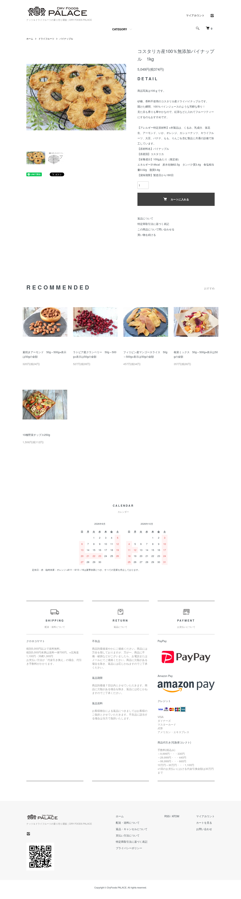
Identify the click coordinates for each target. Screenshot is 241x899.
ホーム (29, 38)
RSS (167, 816)
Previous (32, 97)
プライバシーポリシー (129, 848)
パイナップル (66, 38)
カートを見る (204, 822)
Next (120, 97)
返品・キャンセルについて (131, 829)
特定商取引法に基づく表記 (153, 224)
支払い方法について (128, 835)
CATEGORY (119, 29)
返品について (145, 218)
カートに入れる (180, 199)
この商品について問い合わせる (155, 229)
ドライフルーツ (46, 38)
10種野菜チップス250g (36, 435)
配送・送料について (128, 822)
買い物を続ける (146, 235)
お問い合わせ (204, 829)
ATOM (175, 816)
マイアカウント (195, 15)
